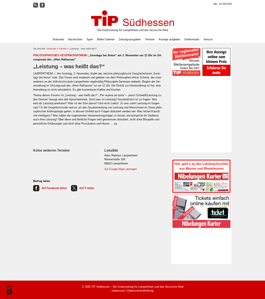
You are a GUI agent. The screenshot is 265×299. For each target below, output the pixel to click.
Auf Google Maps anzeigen (120, 169)
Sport (90, 39)
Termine (149, 39)
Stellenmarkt (191, 39)
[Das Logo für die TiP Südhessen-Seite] (132, 18)
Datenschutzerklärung (140, 290)
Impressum (118, 290)
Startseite (58, 39)
